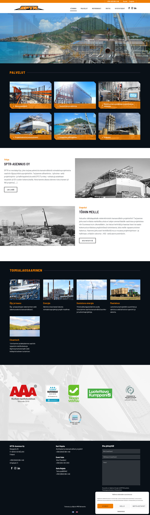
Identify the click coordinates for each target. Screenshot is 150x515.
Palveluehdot (118, 490)
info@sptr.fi (14, 463)
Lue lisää (10, 190)
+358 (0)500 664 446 (63, 474)
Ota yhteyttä (87, 241)
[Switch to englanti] (77, 511)
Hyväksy (105, 506)
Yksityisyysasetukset (107, 490)
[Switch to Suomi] (73, 511)
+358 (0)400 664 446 (17, 460)
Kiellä (122, 506)
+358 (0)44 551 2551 (62, 463)
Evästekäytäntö (121, 511)
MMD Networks (81, 506)
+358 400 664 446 (113, 1)
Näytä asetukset (139, 506)
